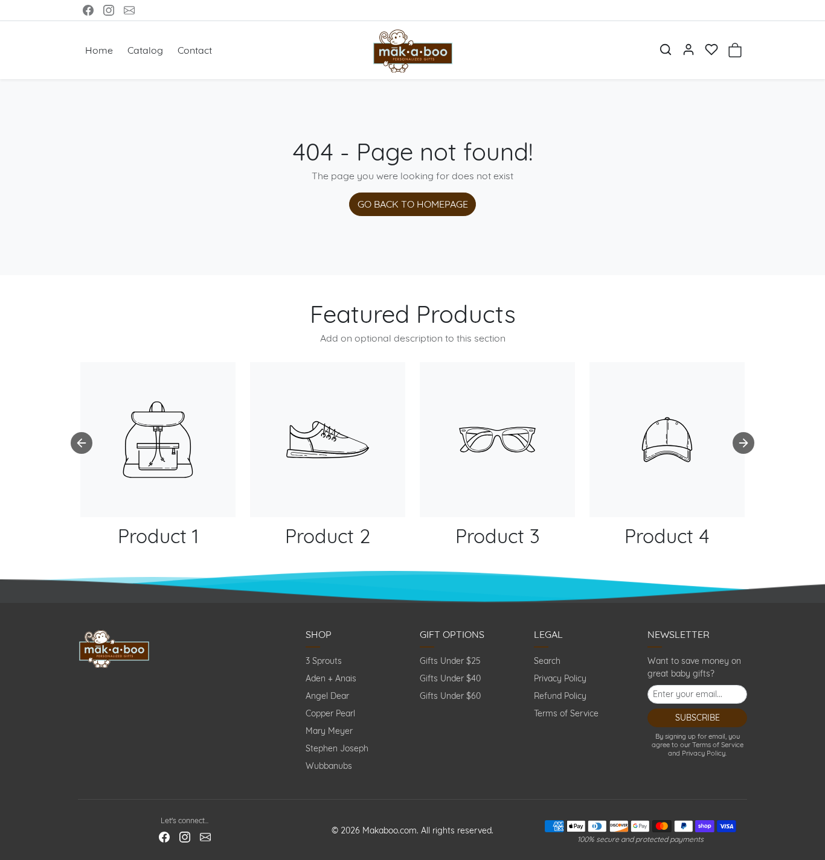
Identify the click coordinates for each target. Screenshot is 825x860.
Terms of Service (566, 713)
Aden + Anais (331, 678)
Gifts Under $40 (450, 678)
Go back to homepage (413, 204)
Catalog (145, 50)
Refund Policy (560, 695)
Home (99, 50)
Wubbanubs (329, 765)
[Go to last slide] (81, 443)
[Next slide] (743, 443)
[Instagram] (108, 10)
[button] (665, 49)
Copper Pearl (330, 713)
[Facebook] (88, 10)
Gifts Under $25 (450, 660)
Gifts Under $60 (450, 695)
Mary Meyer (329, 730)
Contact (195, 50)
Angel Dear (327, 695)
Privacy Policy (560, 678)
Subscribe (697, 717)
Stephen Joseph (337, 748)
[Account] (688, 49)
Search (547, 660)
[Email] (129, 10)
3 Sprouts (324, 660)
